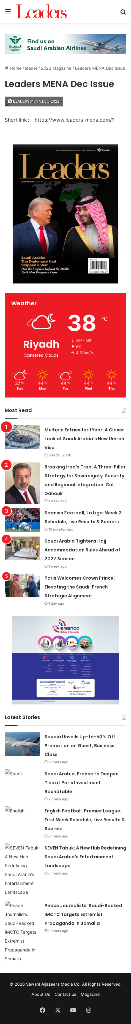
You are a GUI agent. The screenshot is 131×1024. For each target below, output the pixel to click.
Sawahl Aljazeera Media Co (52, 984)
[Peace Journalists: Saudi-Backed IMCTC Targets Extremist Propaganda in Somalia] (22, 932)
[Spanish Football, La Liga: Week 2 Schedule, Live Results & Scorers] (22, 520)
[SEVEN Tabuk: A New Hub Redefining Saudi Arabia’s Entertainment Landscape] (22, 870)
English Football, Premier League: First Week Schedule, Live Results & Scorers (85, 820)
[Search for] (123, 14)
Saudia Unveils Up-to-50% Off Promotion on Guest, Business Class (80, 746)
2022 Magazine (56, 68)
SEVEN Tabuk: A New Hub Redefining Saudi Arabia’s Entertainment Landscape (85, 857)
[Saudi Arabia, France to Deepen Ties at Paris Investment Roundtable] (22, 781)
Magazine (90, 994)
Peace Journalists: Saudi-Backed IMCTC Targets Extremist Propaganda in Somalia (83, 914)
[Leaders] (41, 11)
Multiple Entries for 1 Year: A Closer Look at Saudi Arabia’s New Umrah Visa (84, 439)
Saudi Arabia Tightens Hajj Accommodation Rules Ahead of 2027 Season (82, 550)
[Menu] (8, 14)
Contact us (65, 994)
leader (31, 68)
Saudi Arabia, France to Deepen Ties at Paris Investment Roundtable (82, 783)
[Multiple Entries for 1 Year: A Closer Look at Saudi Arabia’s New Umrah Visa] (22, 437)
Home (15, 68)
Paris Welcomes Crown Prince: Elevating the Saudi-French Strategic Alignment (80, 587)
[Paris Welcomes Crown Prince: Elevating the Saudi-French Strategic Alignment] (22, 585)
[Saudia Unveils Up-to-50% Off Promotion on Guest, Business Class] (22, 744)
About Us (40, 994)
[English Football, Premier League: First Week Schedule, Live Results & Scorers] (22, 818)
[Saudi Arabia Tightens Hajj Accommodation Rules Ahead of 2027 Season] (22, 548)
